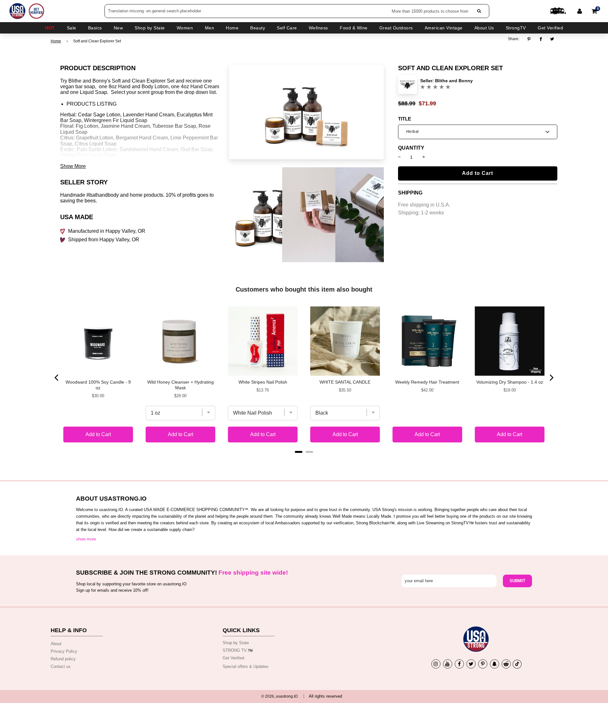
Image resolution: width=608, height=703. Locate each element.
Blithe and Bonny (454, 80)
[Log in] (579, 11)
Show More (73, 166)
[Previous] (57, 377)
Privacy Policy (64, 651)
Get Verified (550, 27)
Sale (71, 27)
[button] (477, 132)
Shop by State (236, 642)
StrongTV (516, 27)
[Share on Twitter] (552, 39)
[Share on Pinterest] (530, 39)
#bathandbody (102, 195)
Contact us (61, 666)
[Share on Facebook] (540, 39)
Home (56, 41)
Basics (95, 27)
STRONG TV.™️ (238, 650)
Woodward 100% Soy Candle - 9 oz (98, 384)
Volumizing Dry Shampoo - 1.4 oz (509, 382)
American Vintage (444, 27)
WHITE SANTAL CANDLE (345, 382)
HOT (50, 27)
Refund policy (63, 659)
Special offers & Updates (246, 666)
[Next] (551, 377)
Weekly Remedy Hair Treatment (427, 382)
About (56, 643)
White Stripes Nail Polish (262, 382)
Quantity (411, 148)
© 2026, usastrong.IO (279, 696)
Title (404, 118)
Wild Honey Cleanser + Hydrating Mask (180, 384)
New (118, 27)
